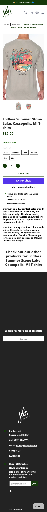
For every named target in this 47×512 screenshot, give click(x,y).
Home (6, 24)
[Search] (25, 13)
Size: (7, 148)
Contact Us (14, 450)
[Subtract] (5, 166)
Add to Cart (23, 173)
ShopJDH (12, 509)
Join (34, 483)
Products (16, 24)
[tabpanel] (23, 233)
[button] (31, 13)
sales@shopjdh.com (26, 445)
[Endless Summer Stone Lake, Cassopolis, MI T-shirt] (18, 106)
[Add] (18, 166)
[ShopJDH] (8, 13)
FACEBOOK (14, 456)
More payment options (23, 187)
